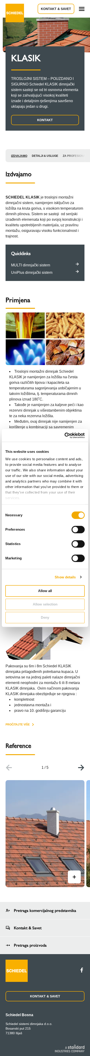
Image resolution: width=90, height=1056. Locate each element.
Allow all (45, 591)
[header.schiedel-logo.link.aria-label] (15, 9)
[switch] (78, 529)
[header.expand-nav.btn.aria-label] (81, 9)
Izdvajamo (19, 156)
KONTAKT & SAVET (45, 996)
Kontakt (45, 120)
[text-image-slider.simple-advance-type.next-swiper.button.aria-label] (81, 767)
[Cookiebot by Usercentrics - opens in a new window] (65, 435)
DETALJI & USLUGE (45, 156)
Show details (65, 577)
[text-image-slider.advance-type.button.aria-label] (74, 876)
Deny (45, 617)
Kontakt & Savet (56, 9)
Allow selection (45, 604)
